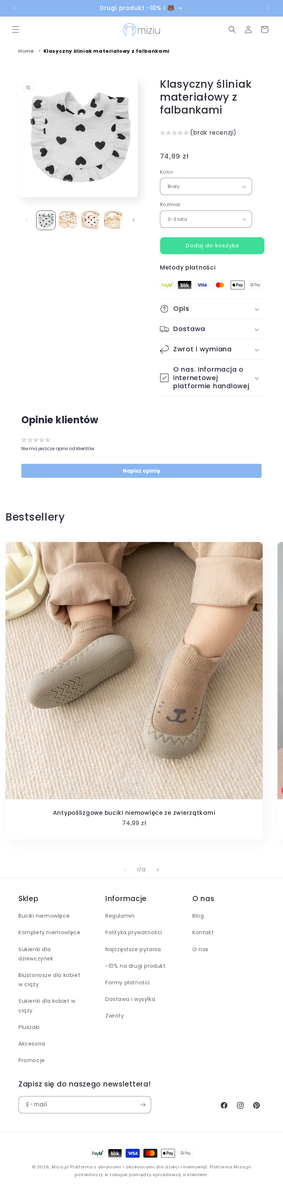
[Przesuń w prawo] (133, 220)
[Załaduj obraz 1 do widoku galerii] (45, 220)
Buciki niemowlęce (44, 915)
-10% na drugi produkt (135, 966)
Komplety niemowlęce (49, 932)
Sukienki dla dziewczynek (35, 954)
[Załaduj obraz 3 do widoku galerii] (90, 220)
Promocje (31, 1060)
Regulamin (119, 915)
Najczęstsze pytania (133, 949)
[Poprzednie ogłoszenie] (14, 8)
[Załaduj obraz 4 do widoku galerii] (113, 220)
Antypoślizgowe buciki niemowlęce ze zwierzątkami (134, 812)
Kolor (166, 171)
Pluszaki (29, 1027)
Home (26, 51)
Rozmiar (170, 204)
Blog (198, 915)
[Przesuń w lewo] (26, 220)
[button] (15, 29)
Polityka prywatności (133, 932)
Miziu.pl (60, 1167)
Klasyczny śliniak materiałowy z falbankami (106, 51)
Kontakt (203, 932)
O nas (200, 949)
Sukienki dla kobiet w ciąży (47, 1005)
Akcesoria (31, 1043)
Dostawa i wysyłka (130, 999)
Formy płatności (127, 982)
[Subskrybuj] (142, 1104)
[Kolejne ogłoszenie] (269, 8)
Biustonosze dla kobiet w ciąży (49, 979)
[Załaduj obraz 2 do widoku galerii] (68, 220)
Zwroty (114, 1015)
